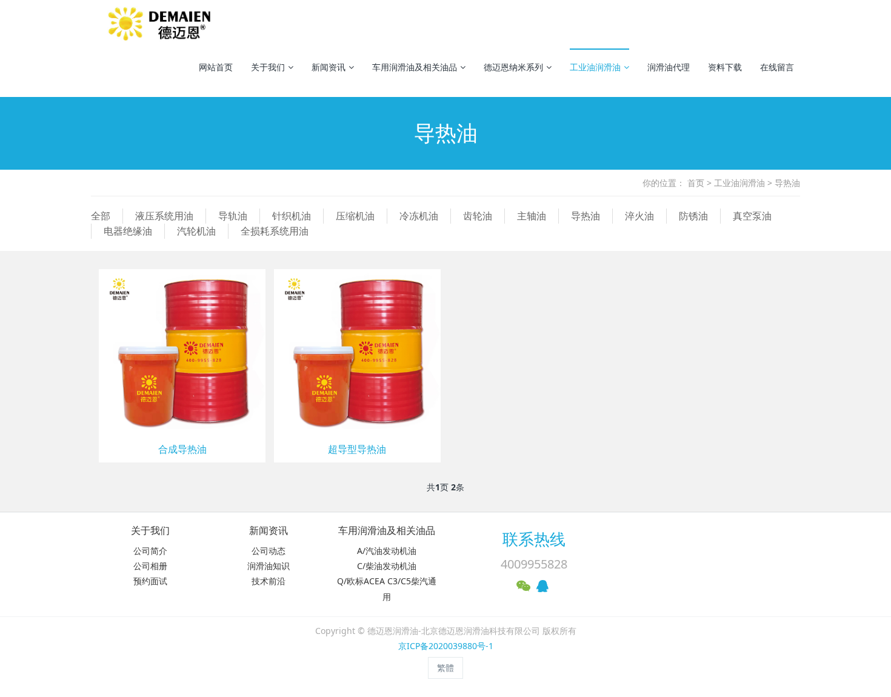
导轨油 (232, 215)
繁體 (445, 667)
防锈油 (693, 215)
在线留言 (777, 67)
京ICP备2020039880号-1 (445, 646)
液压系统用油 (164, 215)
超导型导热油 (357, 449)
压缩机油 (355, 215)
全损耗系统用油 (275, 231)
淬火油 (639, 215)
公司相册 (150, 566)
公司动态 (268, 550)
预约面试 (150, 581)
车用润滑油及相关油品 (414, 67)
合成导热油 (182, 449)
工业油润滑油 (595, 67)
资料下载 (725, 67)
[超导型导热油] (357, 352)
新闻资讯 (328, 67)
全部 (100, 215)
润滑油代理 (668, 67)
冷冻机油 (418, 215)
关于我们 (268, 67)
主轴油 (531, 215)
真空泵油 (752, 215)
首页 (695, 182)
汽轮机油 (196, 231)
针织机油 (291, 215)
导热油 (787, 182)
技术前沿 (268, 581)
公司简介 (150, 550)
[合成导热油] (182, 352)
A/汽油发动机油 (386, 550)
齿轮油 (477, 215)
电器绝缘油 (128, 231)
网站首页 (216, 67)
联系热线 (534, 539)
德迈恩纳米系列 (513, 67)
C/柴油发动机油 (386, 566)
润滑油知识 (268, 566)
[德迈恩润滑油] (161, 24)
